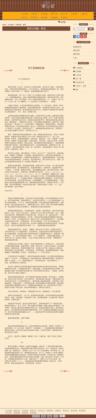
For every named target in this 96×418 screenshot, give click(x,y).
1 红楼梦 (78, 71)
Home (4, 24)
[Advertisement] (36, 48)
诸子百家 (34, 17)
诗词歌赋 (54, 17)
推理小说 (54, 14)
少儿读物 (24, 14)
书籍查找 (25, 413)
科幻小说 (64, 14)
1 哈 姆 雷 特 (79, 82)
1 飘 (76, 89)
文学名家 (44, 14)
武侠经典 (74, 14)
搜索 (90, 29)
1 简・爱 (78, 79)
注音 (49, 416)
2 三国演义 (79, 68)
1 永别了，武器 (80, 86)
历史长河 (24, 17)
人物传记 (84, 14)
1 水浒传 (78, 75)
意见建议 (64, 17)
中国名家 (18, 24)
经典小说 (34, 14)
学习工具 (8, 413)
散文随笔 (44, 17)
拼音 (43, 416)
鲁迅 (24, 24)
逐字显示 (36, 416)
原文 (55, 416)
